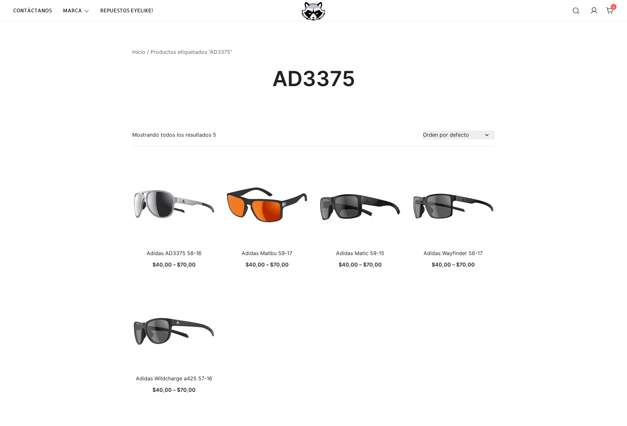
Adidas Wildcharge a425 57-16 (174, 378)
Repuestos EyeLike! (126, 10)
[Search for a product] (576, 10)
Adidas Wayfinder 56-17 (453, 253)
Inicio (138, 52)
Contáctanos (32, 10)
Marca (72, 10)
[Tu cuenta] (594, 11)
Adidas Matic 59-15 (360, 253)
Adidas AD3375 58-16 (174, 253)
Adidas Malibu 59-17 (267, 253)
